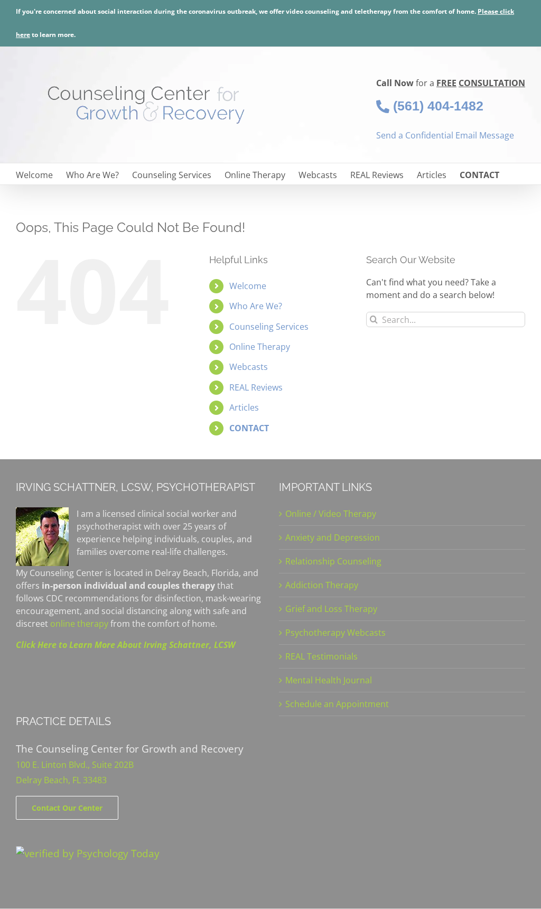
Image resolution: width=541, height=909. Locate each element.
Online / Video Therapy (330, 514)
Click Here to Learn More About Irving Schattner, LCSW (125, 645)
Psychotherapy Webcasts (335, 632)
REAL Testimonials (321, 656)
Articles (244, 407)
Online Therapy (259, 347)
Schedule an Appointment (337, 704)
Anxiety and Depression (332, 537)
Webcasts (248, 367)
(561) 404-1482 (436, 105)
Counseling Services (269, 326)
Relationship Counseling (333, 561)
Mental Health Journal (328, 680)
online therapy (79, 623)
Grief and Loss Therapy (331, 609)
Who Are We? (255, 306)
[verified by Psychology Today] (88, 853)
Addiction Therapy (321, 585)
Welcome (247, 286)
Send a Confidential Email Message (445, 135)
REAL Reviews (256, 387)
